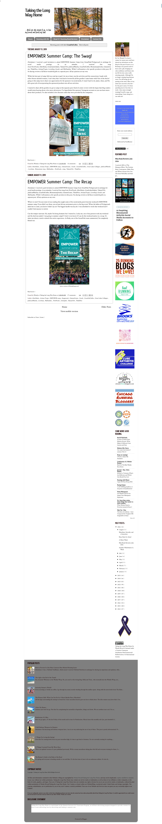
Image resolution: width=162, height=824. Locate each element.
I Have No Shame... (41, 707)
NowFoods (35, 67)
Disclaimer (85, 39)
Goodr (57, 69)
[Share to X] (88, 164)
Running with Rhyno (123, 480)
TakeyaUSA (64, 67)
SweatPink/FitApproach (92, 62)
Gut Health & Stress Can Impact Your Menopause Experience (123, 495)
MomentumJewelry (96, 67)
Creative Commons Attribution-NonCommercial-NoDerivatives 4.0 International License (124, 653)
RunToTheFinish (122, 438)
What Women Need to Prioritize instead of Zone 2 (124, 506)
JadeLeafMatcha (73, 67)
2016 (119, 603)
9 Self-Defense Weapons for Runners (46, 727)
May (120, 559)
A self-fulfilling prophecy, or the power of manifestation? (125, 488)
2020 (119, 591)
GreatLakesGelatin (53, 67)
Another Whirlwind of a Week (126, 548)
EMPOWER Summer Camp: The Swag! (60, 56)
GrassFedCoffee (84, 67)
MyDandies (67, 69)
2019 (119, 594)
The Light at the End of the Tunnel (45, 678)
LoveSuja (51, 69)
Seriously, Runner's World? (43, 688)
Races (30, 39)
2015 (119, 606)
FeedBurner (128, 142)
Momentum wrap (40, 169)
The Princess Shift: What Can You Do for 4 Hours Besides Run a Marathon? (58, 698)
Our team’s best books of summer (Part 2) (123, 451)
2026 (119, 527)
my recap (59, 76)
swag (64, 169)
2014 (119, 609)
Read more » (31, 160)
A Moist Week (123, 540)
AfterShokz (43, 67)
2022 (119, 585)
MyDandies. (50, 169)
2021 (119, 588)
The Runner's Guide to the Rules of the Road (48, 757)
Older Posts (106, 306)
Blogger (84, 819)
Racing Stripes (121, 485)
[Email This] (83, 164)
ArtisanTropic (43, 69)
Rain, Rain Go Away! (125, 537)
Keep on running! (122, 455)
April (121, 562)
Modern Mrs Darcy (123, 448)
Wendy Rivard (119, 648)
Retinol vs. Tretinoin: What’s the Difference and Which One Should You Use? (125, 475)
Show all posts (83, 45)
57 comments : (72, 295)
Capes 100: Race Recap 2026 (124, 482)
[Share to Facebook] (90, 164)
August (121, 530)
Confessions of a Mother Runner (124, 462)
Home (64, 306)
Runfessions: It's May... (42, 717)
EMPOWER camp (55, 167)
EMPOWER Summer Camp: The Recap (60, 182)
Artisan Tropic (44, 167)
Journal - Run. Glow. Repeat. (123, 470)
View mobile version (69, 311)
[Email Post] (79, 164)
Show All (132, 518)
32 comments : (72, 164)
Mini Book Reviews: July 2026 (126, 544)
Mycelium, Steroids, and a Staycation (126, 533)
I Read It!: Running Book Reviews (65, 39)
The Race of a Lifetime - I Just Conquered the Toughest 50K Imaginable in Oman (125, 514)
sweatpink (64, 301)
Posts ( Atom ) (40, 317)
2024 (119, 579)
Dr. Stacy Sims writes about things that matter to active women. (125, 501)
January (121, 572)
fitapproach (65, 298)
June (120, 556)
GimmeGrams (66, 167)
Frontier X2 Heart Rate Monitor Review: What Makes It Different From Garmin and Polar (124, 442)
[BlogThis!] (85, 164)
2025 (119, 576)
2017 (119, 600)
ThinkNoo (33, 69)
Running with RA (42, 39)
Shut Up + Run (121, 510)
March (121, 566)
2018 (119, 597)
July (120, 553)
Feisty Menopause (122, 492)
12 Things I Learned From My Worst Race (48, 747)
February (122, 569)
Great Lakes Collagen (93, 167)
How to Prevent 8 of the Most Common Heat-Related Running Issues (56, 668)
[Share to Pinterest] (92, 164)
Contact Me (97, 39)
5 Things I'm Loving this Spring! (44, 737)
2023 (119, 582)
